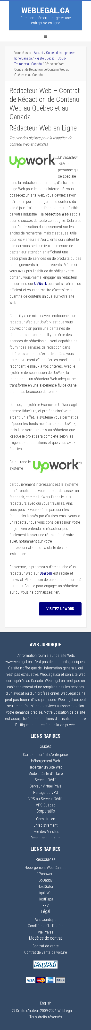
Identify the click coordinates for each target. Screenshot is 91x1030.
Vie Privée (45, 932)
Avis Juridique (46, 919)
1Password (45, 874)
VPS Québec (45, 805)
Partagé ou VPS (45, 792)
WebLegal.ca (45, 10)
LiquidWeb (45, 893)
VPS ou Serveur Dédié (45, 798)
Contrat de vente (46, 946)
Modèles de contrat (45, 938)
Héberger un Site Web (46, 767)
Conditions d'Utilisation (45, 926)
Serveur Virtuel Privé (45, 786)
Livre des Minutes (45, 831)
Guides (45, 746)
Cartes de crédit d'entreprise (45, 754)
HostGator (45, 886)
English (45, 1003)
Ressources (46, 859)
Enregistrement (45, 825)
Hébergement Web (45, 761)
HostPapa (45, 899)
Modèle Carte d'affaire (45, 773)
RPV (45, 905)
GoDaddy (45, 880)
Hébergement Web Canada (45, 867)
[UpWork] (33, 166)
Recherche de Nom (45, 838)
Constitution (45, 819)
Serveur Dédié (46, 780)
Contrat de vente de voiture (45, 952)
